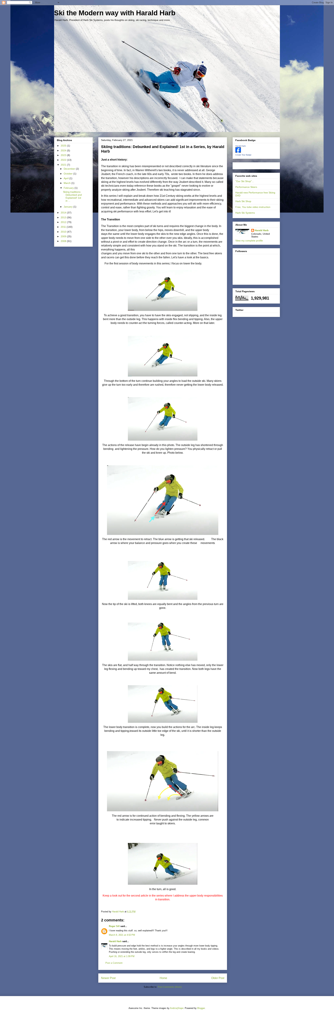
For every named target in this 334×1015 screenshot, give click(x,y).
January (68, 206)
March (67, 183)
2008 (64, 241)
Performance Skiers (246, 187)
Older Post (217, 978)
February (69, 187)
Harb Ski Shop (243, 201)
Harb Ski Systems (245, 212)
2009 (64, 236)
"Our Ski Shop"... (244, 181)
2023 (64, 155)
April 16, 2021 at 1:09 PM (121, 956)
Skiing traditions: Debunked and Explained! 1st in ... (72, 196)
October (68, 173)
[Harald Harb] (238, 151)
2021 (64, 164)
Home (163, 978)
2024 (64, 150)
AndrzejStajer (176, 1008)
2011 (64, 226)
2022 (64, 159)
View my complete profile (249, 240)
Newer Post (108, 978)
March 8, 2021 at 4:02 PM (122, 935)
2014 (64, 212)
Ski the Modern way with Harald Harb (114, 13)
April (66, 178)
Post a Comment (113, 963)
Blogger (201, 1008)
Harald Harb (115, 941)
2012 (64, 222)
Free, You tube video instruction (252, 207)
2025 (64, 145)
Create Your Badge (243, 155)
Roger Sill (114, 926)
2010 (64, 231)
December (70, 168)
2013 (64, 217)
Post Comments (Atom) (170, 987)
